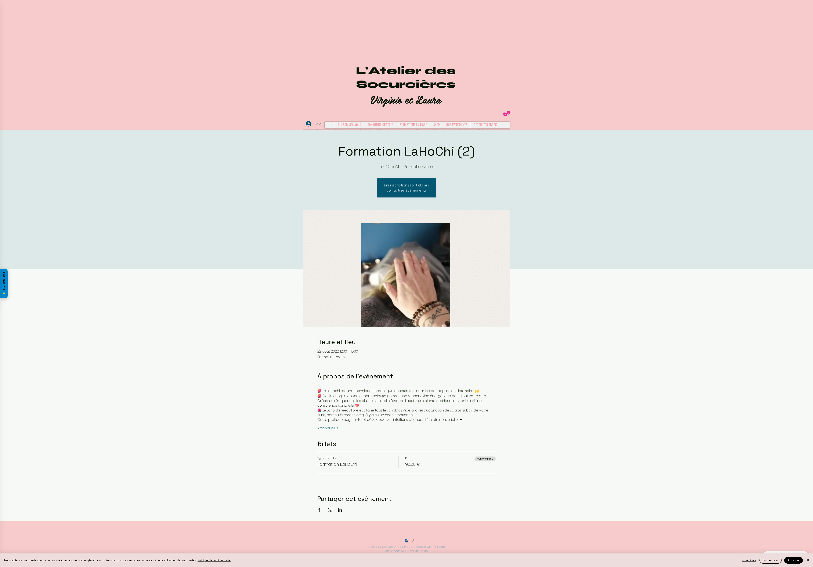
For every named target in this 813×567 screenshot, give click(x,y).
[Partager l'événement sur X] (330, 510)
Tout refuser (770, 560)
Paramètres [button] (749, 560)
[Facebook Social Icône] (406, 540)
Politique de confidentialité (214, 560)
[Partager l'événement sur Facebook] (319, 510)
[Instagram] (412, 540)
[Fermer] (807, 560)
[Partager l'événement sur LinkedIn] (340, 510)
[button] (506, 113)
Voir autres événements (406, 190)
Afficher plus (327, 428)
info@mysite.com (395, 551)
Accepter (793, 560)
